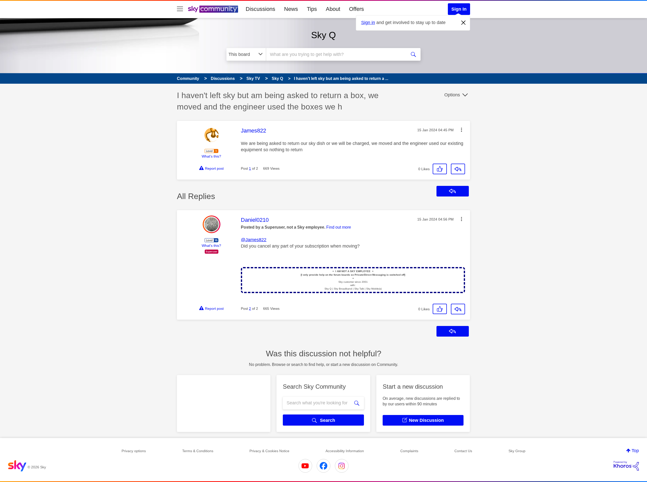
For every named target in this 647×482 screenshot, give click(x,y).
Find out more (338, 227)
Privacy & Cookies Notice (269, 451)
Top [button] (635, 450)
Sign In (459, 9)
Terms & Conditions (197, 451)
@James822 (253, 239)
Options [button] (452, 94)
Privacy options (134, 451)
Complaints (409, 451)
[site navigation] (180, 9)
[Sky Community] (213, 9)
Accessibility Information (345, 451)
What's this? (211, 156)
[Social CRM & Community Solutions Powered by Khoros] (626, 466)
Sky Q (323, 35)
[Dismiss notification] (463, 23)
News (291, 9)
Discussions (260, 9)
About (333, 9)
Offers (356, 9)
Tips (312, 9)
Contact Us (463, 451)
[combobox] (335, 54)
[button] (461, 129)
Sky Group (517, 451)
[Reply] (458, 169)
